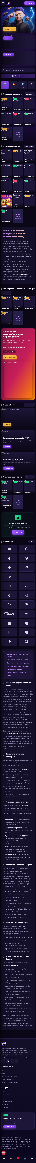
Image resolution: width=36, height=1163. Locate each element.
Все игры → (29, 94)
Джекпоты (4, 1107)
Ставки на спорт (6, 1101)
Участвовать (8, 54)
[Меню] (3, 3)
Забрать (7, 424)
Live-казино (5, 1095)
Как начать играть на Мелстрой (18, 660)
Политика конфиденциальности (11, 1082)
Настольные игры (7, 1098)
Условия (7, 446)
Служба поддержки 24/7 (16, 669)
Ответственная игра (7, 1079)
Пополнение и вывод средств (18, 666)
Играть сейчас (10, 357)
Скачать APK (18, 532)
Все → (31, 541)
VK (8, 1061)
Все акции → (29, 405)
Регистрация (30, 3)
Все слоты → (29, 146)
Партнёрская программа (9, 1076)
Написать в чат (9, 1126)
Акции (3, 1073)
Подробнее (7, 38)
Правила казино (6, 1070)
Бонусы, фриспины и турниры (18, 663)
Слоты (3, 1091)
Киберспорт (5, 1104)
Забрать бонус (9, 29)
